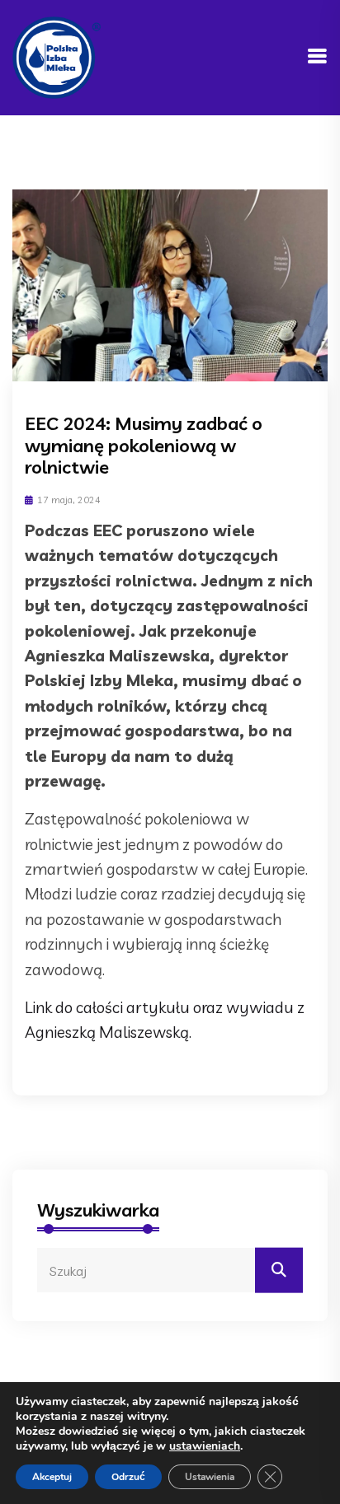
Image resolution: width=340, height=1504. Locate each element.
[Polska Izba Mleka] (56, 56)
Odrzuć (128, 1476)
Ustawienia (209, 1476)
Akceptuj (52, 1476)
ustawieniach (204, 1446)
